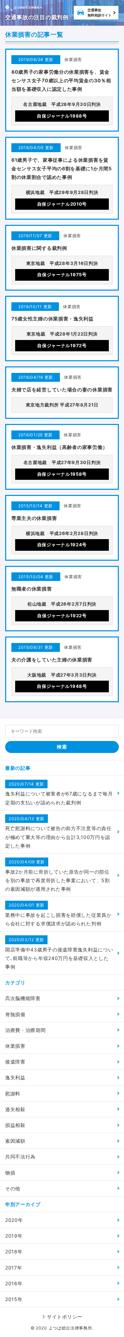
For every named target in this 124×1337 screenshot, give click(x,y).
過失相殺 (15, 1109)
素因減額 (15, 1141)
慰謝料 (12, 1093)
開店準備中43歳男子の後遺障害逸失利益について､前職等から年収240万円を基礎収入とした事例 (59, 953)
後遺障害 (15, 1062)
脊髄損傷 (15, 1014)
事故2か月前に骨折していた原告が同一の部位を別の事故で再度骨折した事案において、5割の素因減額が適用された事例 (57, 875)
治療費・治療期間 (25, 1030)
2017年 (13, 1268)
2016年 (14, 1283)
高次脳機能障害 (23, 998)
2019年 (14, 1236)
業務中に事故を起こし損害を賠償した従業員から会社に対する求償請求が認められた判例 (58, 914)
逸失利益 (15, 1077)
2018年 (14, 1251)
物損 (10, 1173)
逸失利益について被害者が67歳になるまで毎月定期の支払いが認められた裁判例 (59, 793)
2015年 (14, 1299)
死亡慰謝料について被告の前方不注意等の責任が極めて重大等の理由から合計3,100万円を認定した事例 (58, 832)
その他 (12, 1188)
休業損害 (15, 1046)
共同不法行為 (20, 1156)
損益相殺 (15, 1125)
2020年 (14, 1220)
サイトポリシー (64, 1317)
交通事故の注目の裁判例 (37, 17)
